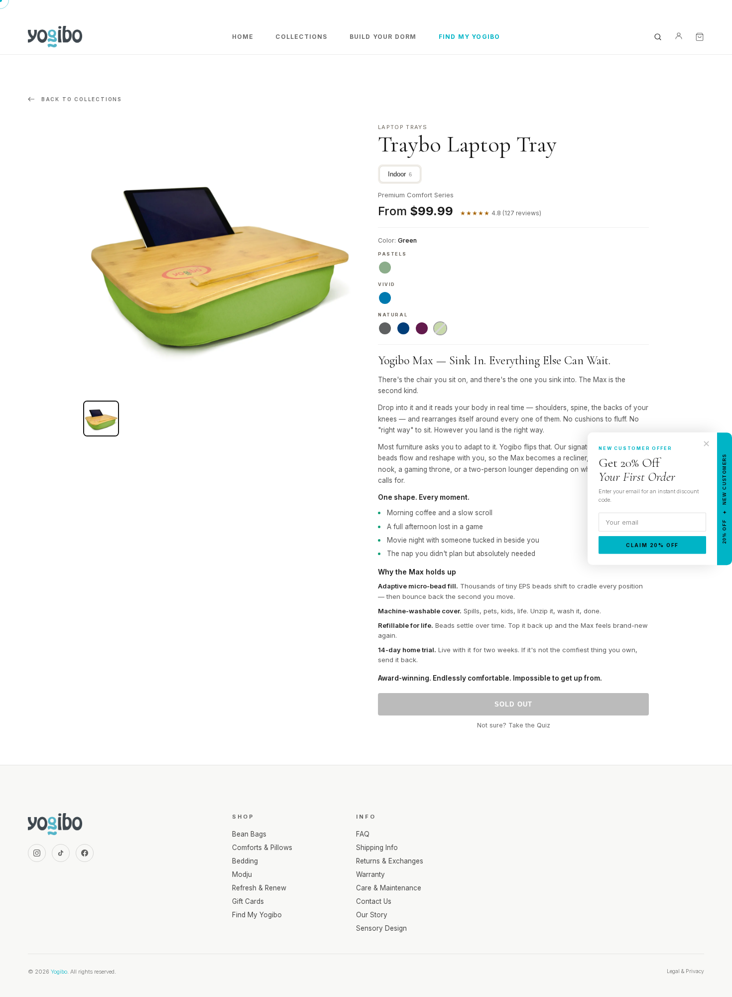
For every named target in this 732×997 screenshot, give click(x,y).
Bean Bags (249, 834)
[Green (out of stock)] (440, 328)
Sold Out (513, 704)
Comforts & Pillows (262, 848)
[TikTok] (61, 853)
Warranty (370, 874)
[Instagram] (37, 853)
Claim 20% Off (652, 545)
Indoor (400, 174)
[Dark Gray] (385, 328)
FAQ (362, 834)
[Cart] (699, 36)
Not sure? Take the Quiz (513, 725)
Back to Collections (80, 99)
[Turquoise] (385, 298)
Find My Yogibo (469, 36)
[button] (101, 418)
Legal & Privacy (685, 971)
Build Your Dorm (383, 36)
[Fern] (385, 268)
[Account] (678, 36)
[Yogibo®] (55, 37)
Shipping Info (377, 848)
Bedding (245, 861)
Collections (301, 36)
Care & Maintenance (388, 888)
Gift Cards (248, 901)
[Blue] (403, 328)
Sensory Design (381, 928)
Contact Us (373, 901)
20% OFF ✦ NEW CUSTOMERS (724, 498)
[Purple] (422, 328)
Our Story (371, 915)
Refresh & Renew (259, 888)
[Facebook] (85, 853)
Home (243, 36)
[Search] (657, 36)
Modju (242, 874)
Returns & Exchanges (389, 861)
